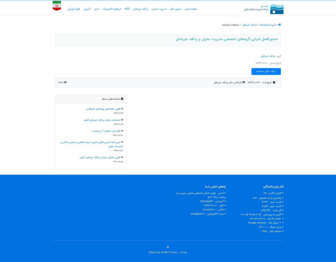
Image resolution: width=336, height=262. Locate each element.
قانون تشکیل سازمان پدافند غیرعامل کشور (100, 157)
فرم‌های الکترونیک (112, 9)
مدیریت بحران (159, 9)
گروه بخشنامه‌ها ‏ (267, 25)
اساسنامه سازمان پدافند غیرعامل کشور (102, 120)
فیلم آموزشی (73, 9)
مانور (96, 9)
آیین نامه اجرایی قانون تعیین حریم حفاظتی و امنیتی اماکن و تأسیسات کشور (92, 144)
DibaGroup (154, 252)
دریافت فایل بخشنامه (266, 71)
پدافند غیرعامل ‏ (249, 25)
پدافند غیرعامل (140, 9)
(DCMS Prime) (169, 252)
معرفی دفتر (175, 9)
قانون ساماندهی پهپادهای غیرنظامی (103, 109)
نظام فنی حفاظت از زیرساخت (106, 131)
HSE (127, 9)
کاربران (87, 9)
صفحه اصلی (191, 9)
